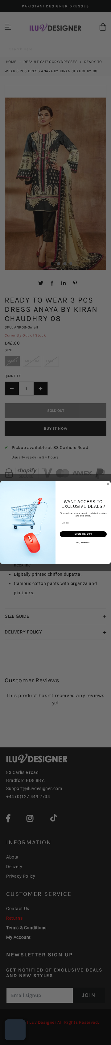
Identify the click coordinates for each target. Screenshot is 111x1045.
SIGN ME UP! (83, 534)
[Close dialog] (107, 484)
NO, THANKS (83, 543)
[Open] (15, 1029)
